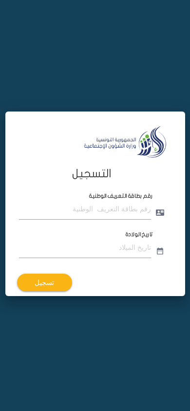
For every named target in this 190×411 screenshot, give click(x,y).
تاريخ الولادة (138, 234)
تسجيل (44, 282)
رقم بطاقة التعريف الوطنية (120, 196)
